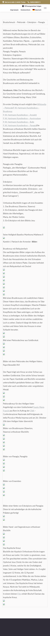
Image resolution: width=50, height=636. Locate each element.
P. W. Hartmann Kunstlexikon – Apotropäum (22, 118)
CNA (32, 411)
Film (19, 594)
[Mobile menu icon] (45, 8)
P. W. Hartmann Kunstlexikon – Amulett (20, 115)
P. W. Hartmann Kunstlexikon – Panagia (19, 126)
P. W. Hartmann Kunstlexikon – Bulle (18, 122)
